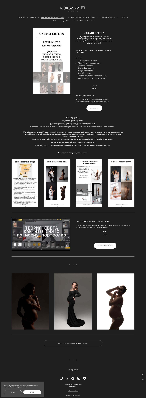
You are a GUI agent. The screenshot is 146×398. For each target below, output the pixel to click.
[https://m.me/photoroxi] (78, 378)
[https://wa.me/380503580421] (67, 378)
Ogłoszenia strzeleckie (85, 21)
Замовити (94, 108)
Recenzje (124, 17)
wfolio (78, 395)
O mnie (53, 21)
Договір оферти (73, 370)
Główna (21, 17)
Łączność (66, 21)
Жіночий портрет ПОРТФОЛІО (82, 17)
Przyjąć (32, 392)
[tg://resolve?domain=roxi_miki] (84, 378)
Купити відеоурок (105, 245)
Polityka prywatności (73, 391)
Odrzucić (12, 392)
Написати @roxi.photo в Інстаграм (73, 343)
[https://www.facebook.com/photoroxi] (72, 378)
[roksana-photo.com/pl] (73, 8)
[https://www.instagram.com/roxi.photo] (61, 378)
